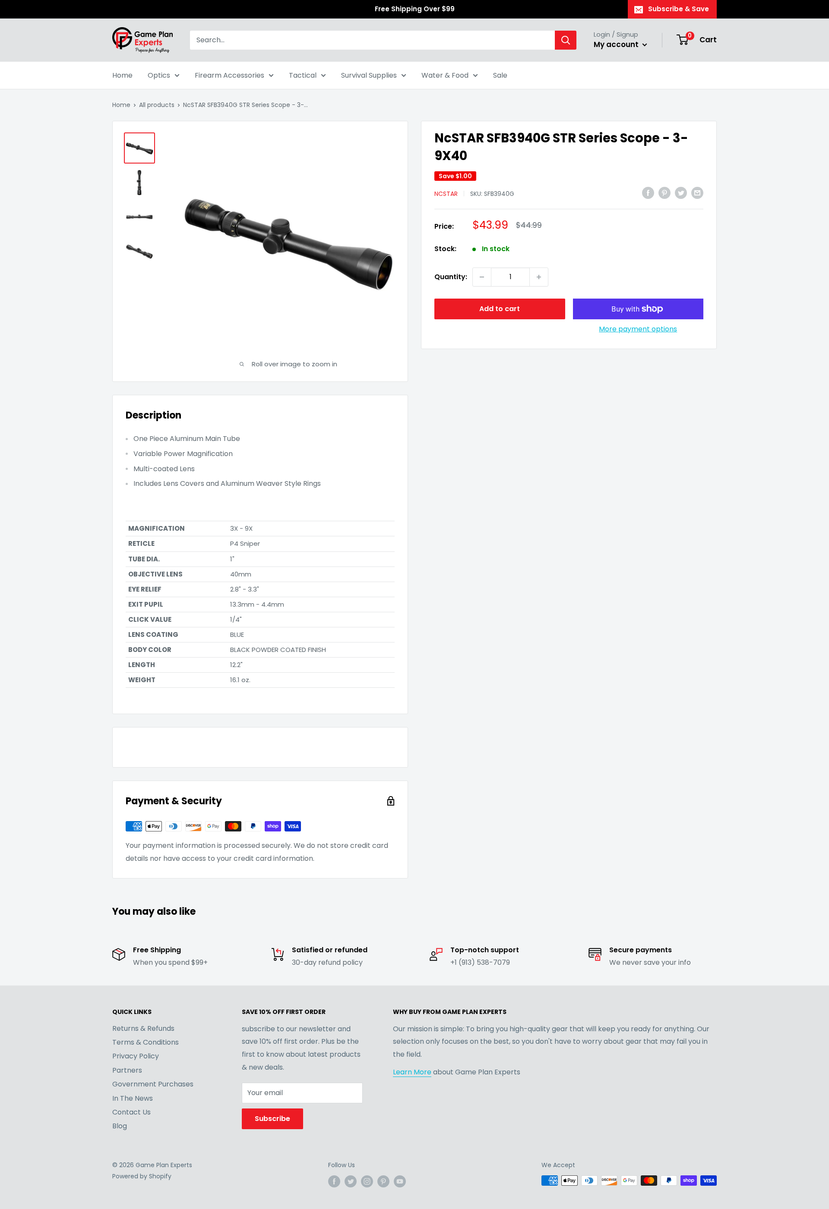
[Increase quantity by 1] (539, 277)
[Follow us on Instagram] (367, 1181)
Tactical (302, 75)
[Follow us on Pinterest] (383, 1181)
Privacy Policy (135, 1056)
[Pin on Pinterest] (664, 192)
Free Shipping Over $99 (415, 8)
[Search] (565, 40)
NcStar (446, 193)
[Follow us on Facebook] (334, 1181)
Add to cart (499, 309)
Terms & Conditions (145, 1042)
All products (156, 105)
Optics (159, 75)
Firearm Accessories (229, 75)
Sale (500, 75)
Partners (127, 1070)
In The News (132, 1098)
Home (122, 75)
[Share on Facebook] (648, 192)
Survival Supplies (369, 75)
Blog (119, 1126)
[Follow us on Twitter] (351, 1181)
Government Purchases (152, 1084)
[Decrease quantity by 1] (482, 277)
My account (617, 44)
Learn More (412, 1072)
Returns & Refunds (143, 1028)
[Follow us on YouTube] (400, 1181)
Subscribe (272, 1119)
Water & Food (444, 75)
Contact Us (131, 1112)
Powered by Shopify (141, 1176)
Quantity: (450, 277)
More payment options (638, 329)
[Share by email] (697, 192)
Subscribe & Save (678, 8)
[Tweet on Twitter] (681, 192)
